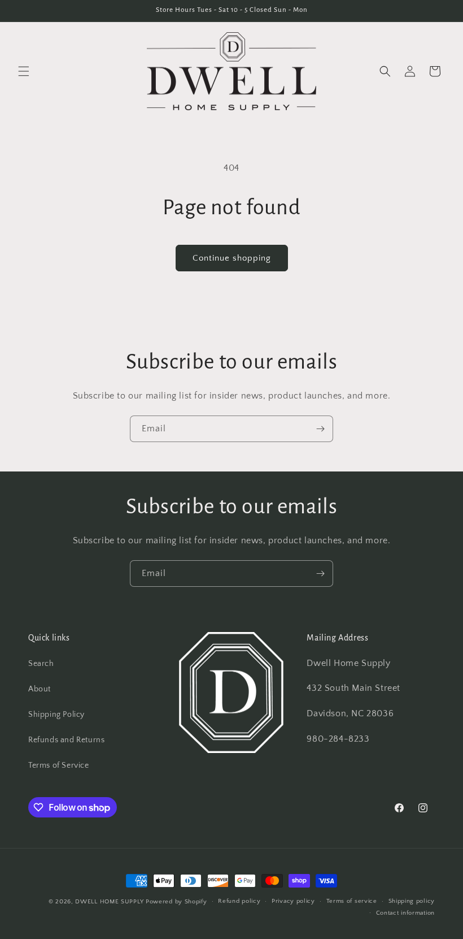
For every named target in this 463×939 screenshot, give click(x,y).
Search (41, 663)
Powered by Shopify (176, 901)
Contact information (405, 913)
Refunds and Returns (66, 740)
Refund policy (239, 901)
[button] (23, 71)
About (39, 689)
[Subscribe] (320, 429)
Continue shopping (232, 258)
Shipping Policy (56, 714)
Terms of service (351, 901)
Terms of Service (58, 765)
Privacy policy (293, 901)
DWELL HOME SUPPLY (109, 901)
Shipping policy (411, 901)
